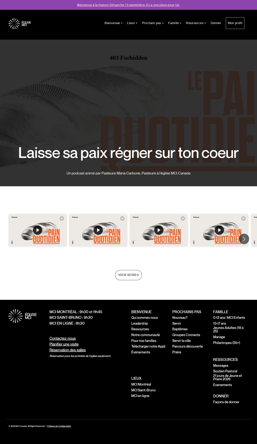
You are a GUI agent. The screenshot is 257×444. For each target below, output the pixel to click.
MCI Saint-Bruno (143, 390)
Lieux (131, 23)
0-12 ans (219, 318)
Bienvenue (113, 23)
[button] (244, 239)
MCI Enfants (236, 318)
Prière (176, 352)
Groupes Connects (186, 335)
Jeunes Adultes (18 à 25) (228, 329)
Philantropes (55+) (226, 343)
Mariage (219, 337)
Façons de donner (226, 402)
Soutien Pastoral (225, 371)
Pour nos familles (143, 341)
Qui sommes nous (144, 318)
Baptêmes (180, 329)
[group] (37, 239)
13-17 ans (219, 323)
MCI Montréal (141, 384)
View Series (128, 275)
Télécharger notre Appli (148, 346)
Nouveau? (179, 318)
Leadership (139, 323)
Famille (174, 23)
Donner (216, 23)
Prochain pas (152, 23)
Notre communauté (145, 335)
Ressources (195, 23)
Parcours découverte (187, 346)
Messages (220, 365)
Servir (176, 323)
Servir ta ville (181, 341)
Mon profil (235, 23)
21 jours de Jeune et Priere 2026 (227, 377)
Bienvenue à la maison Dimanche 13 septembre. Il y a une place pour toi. (128, 5)
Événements (140, 352)
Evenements (222, 385)
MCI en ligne (140, 396)
